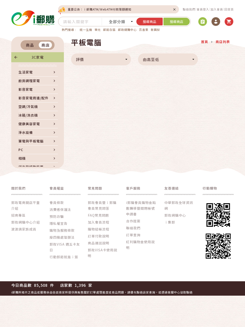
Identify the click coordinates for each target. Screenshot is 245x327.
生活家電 (25, 72)
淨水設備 (25, 132)
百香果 (143, 30)
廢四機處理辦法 (62, 237)
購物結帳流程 (98, 229)
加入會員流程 (98, 222)
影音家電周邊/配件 (33, 98)
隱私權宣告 (58, 223)
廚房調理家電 (29, 80)
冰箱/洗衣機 (28, 115)
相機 (22, 158)
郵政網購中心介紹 (25, 222)
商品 (30, 45)
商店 (45, 45)
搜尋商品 (149, 21)
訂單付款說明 (98, 236)
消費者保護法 (60, 209)
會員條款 (57, 202)
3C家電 (38, 57)
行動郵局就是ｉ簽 (64, 256)
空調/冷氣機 (28, 106)
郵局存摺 (109, 30)
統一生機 (86, 30)
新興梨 (155, 30)
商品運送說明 (98, 243)
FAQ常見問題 (98, 215)
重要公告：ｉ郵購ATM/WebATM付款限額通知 (99, 9)
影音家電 (25, 89)
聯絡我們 (189, 9)
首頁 (204, 41)
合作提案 (133, 221)
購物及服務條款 (62, 230)
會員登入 (203, 9)
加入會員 (217, 9)
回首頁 (229, 9)
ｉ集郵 (169, 222)
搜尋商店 (176, 21)
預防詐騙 (57, 216)
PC (20, 149)
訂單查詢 (133, 234)
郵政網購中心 (127, 30)
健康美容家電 (29, 123)
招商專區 (18, 215)
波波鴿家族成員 (23, 229)
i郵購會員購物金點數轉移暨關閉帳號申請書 (141, 208)
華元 (98, 30)
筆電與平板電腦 (31, 141)
